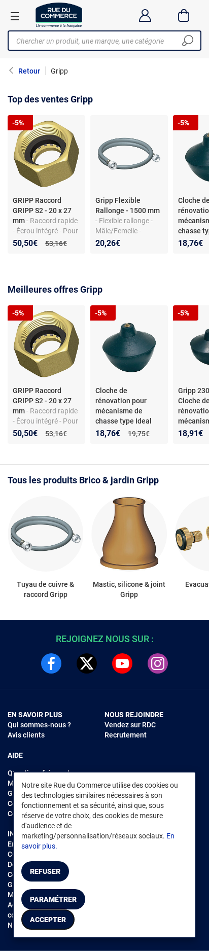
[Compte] (144, 15)
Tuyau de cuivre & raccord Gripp (45, 589)
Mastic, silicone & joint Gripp (129, 589)
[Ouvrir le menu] (14, 15)
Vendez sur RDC (130, 725)
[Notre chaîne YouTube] (122, 663)
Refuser (45, 871)
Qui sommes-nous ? (39, 725)
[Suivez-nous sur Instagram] (158, 663)
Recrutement (125, 735)
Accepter (48, 919)
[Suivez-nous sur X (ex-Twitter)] (87, 663)
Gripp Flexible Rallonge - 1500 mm (127, 205)
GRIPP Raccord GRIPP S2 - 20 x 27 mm (42, 210)
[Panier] (184, 15)
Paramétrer (53, 899)
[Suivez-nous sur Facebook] (51, 663)
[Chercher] (187, 40)
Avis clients (26, 735)
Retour (29, 71)
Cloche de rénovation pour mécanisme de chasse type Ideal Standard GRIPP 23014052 (123, 415)
